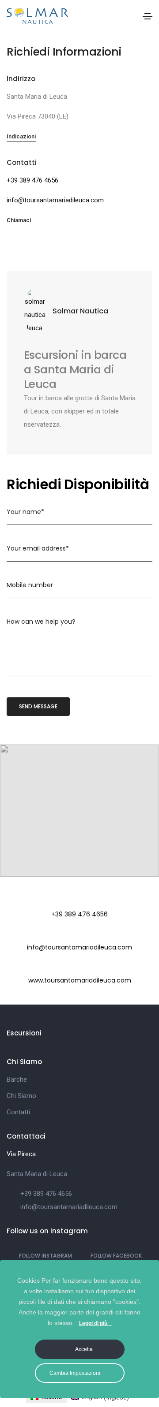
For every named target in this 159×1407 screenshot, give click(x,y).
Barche (17, 1079)
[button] (21, 136)
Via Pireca (21, 1154)
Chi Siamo (21, 1096)
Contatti (18, 1112)
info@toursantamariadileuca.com (55, 200)
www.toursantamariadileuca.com (79, 980)
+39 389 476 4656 (32, 180)
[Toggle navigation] (147, 16)
